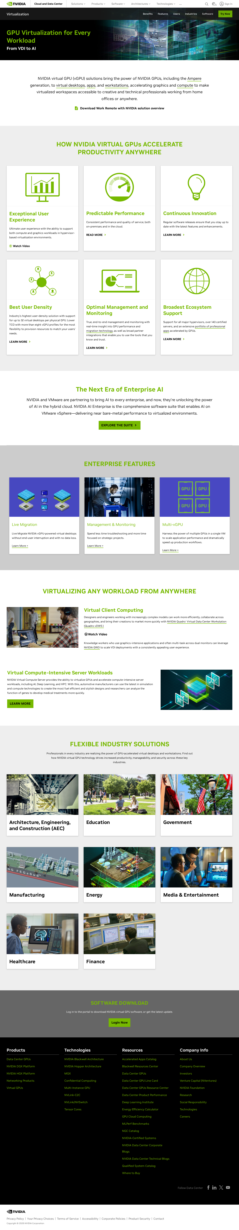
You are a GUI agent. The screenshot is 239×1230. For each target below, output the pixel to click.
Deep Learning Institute (138, 1102)
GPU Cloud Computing (137, 1116)
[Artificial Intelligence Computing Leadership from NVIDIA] (16, 4)
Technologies (165, 3)
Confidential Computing (80, 1080)
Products (98, 3)
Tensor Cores (72, 1109)
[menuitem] (48, 4)
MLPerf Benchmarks (135, 1123)
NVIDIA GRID (92, 647)
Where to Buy (131, 1173)
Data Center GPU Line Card (140, 1080)
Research (186, 1095)
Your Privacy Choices (40, 1218)
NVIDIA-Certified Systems (139, 1138)
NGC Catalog (130, 1131)
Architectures (140, 3)
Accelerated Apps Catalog (139, 1059)
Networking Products (20, 1080)
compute (185, 85)
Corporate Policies (113, 1218)
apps (91, 85)
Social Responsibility (193, 1102)
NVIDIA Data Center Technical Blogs (145, 1158)
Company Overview (192, 1066)
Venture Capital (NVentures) (198, 1080)
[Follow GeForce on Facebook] (208, 1187)
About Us (186, 1059)
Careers (185, 1116)
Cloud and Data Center (48, 3)
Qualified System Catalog (139, 1166)
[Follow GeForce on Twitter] (221, 1187)
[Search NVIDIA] (207, 3)
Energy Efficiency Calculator (140, 1109)
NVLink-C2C (72, 1095)
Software (117, 3)
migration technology (99, 330)
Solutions (77, 3)
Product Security (139, 1218)
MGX (67, 1073)
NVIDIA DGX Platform (21, 1066)
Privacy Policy (15, 1218)
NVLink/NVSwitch (76, 1102)
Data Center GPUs (19, 1059)
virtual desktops (70, 85)
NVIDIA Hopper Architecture (82, 1066)
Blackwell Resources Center (140, 1066)
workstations (116, 85)
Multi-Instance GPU (77, 1088)
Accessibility (90, 1218)
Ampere (194, 78)
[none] (207, 4)
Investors (186, 1073)
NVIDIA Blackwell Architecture (84, 1059)
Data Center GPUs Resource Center (145, 1088)
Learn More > (20, 545)
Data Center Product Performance (144, 1095)
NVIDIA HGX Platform (21, 1073)
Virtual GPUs (15, 1088)
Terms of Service (68, 1218)
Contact (158, 1218)
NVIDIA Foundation (192, 1088)
